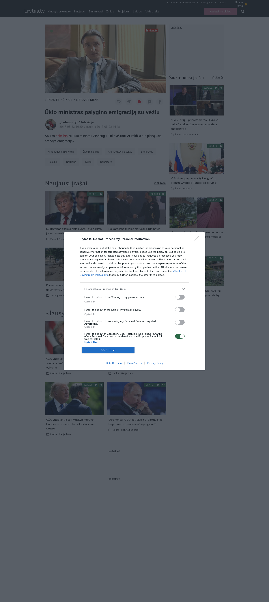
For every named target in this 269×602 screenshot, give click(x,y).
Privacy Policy (155, 363)
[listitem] (134, 289)
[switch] (180, 297)
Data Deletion (114, 363)
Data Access (134, 363)
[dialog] (134, 301)
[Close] (197, 239)
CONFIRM (108, 350)
